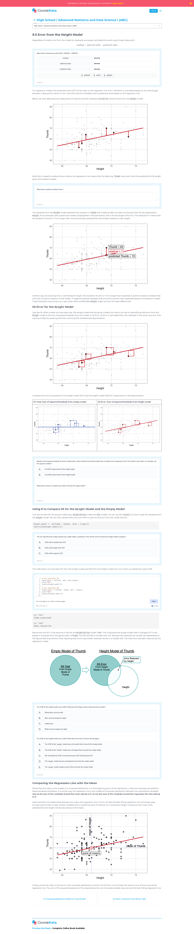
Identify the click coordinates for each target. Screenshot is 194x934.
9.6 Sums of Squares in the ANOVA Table (129, 899)
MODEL (109, 75)
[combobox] (97, 25)
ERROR (87, 75)
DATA (98, 75)
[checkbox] (97, 744)
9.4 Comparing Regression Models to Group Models (64, 899)
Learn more (117, 3)
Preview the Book (41, 928)
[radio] (97, 469)
